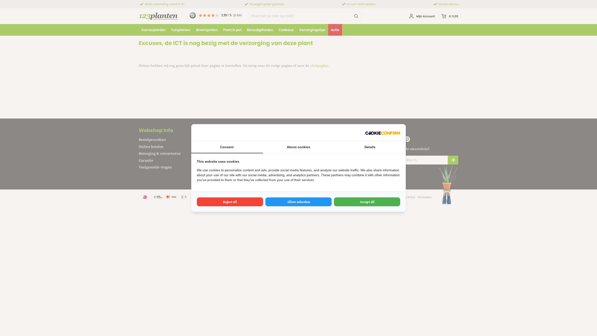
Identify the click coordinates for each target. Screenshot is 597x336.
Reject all (230, 202)
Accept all (367, 202)
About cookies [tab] (298, 147)
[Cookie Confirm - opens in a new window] (382, 133)
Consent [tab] (227, 147)
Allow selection (298, 202)
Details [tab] (369, 147)
